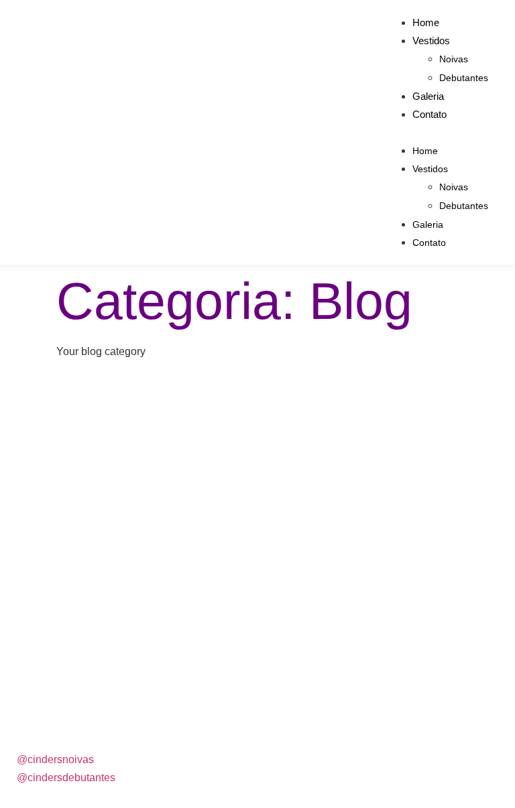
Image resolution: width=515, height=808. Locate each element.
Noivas (453, 59)
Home (425, 22)
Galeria (428, 96)
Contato (429, 114)
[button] (437, 132)
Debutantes (463, 77)
